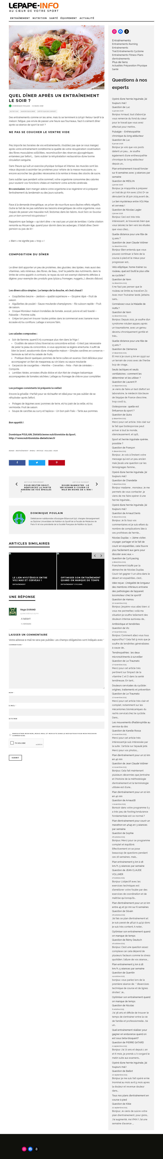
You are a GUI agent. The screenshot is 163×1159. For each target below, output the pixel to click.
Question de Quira (122, 414)
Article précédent (34, 482)
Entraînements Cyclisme (130, 51)
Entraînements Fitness (124, 55)
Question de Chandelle (124, 480)
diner (12, 451)
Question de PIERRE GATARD (128, 1042)
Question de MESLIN (123, 181)
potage (40, 451)
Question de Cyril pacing (125, 558)
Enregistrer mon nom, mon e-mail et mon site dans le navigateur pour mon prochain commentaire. (54, 734)
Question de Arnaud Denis (126, 513)
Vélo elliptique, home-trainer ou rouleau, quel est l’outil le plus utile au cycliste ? (130, 271)
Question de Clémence (124, 349)
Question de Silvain (122, 911)
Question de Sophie (123, 833)
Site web (13, 718)
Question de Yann (121, 279)
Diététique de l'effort (47, 111)
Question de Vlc (120, 628)
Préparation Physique (135, 65)
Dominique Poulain (21, 106)
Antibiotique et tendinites (126, 624)
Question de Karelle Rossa (126, 730)
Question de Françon (123, 447)
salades (49, 451)
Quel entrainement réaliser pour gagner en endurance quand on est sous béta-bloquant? (129, 1034)
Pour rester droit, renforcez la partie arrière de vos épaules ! (36, 488)
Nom (11, 692)
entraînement (22, 451)
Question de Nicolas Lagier (126, 209)
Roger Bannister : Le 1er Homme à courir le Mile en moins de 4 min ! (76, 487)
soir (56, 451)
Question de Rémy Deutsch (127, 939)
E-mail (12, 705)
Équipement (68, 18)
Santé (53, 18)
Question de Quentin (123, 972)
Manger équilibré (28, 111)
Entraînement (20, 18)
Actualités (117, 65)
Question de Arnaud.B (123, 800)
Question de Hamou (123, 599)
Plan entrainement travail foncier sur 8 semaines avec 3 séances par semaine (131, 172)
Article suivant (81, 482)
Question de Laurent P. (124, 382)
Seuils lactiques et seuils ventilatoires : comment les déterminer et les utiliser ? (127, 373)
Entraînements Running (125, 44)
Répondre (27, 624)
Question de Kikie (121, 1103)
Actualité (87, 18)
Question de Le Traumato (126, 661)
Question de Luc (121, 107)
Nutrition (40, 18)
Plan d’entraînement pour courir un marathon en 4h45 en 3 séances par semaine (131, 824)
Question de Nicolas (123, 1005)
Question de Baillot (122, 1071)
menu (33, 451)
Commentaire (16, 644)
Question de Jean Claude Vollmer (130, 242)
